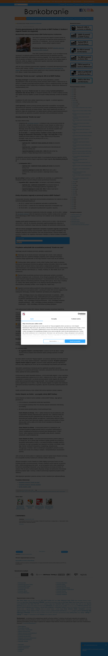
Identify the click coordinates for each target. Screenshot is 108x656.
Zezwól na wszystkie (75, 341)
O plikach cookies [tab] (76, 318)
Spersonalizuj (52, 341)
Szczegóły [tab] (54, 318)
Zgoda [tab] (32, 318)
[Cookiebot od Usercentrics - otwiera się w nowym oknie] (79, 314)
